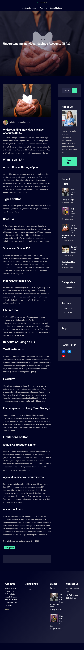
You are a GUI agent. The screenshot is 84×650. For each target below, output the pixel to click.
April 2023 (68, 312)
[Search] (74, 90)
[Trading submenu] (46, 8)
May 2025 (68, 308)
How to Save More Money (68, 263)
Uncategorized (9, 548)
